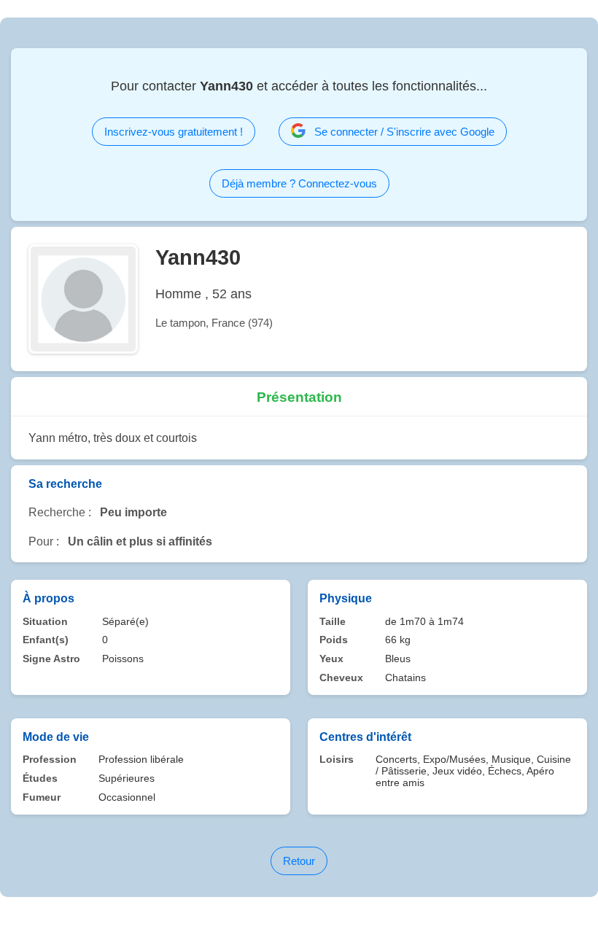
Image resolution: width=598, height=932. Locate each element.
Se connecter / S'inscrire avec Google (404, 131)
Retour (299, 861)
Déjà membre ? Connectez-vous (299, 183)
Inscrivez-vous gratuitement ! (173, 131)
